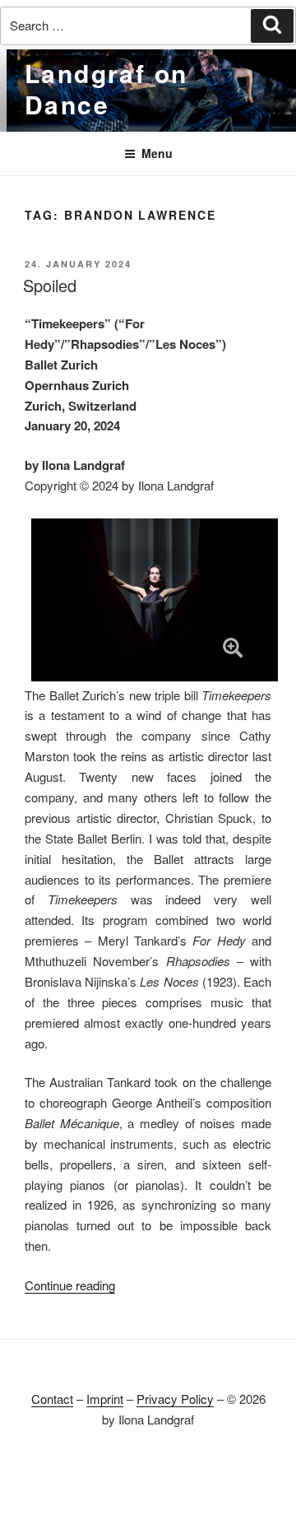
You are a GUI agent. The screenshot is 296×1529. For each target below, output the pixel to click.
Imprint (104, 1398)
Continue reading (70, 1285)
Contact (52, 1398)
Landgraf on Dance (106, 88)
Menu (157, 153)
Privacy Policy (175, 1398)
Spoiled (49, 285)
